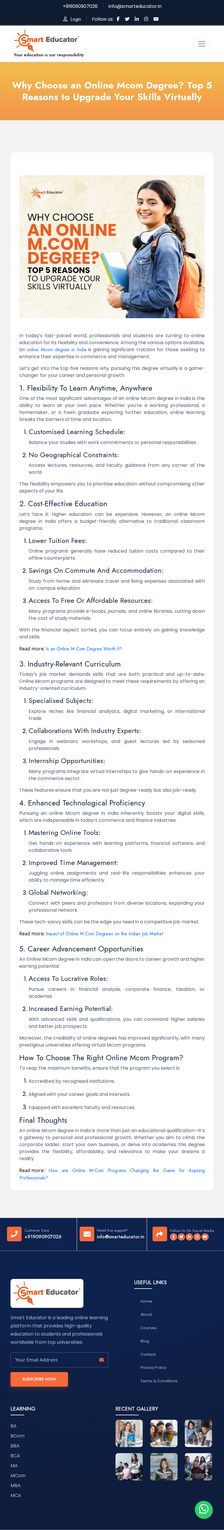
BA (13, 1426)
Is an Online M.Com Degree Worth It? (84, 648)
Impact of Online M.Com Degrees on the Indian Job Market (104, 933)
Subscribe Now (39, 1379)
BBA (15, 1445)
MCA (15, 1495)
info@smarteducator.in (120, 1236)
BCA (15, 1455)
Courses (149, 1328)
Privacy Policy (153, 1367)
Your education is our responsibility (49, 55)
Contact (148, 1354)
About (146, 1314)
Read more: (32, 648)
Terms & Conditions (159, 1381)
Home (146, 1301)
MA (14, 1465)
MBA (15, 1485)
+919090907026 (43, 1236)
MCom (18, 1475)
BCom (17, 1435)
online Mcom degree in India (56, 349)
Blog (145, 1341)
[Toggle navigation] (202, 44)
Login (74, 19)
